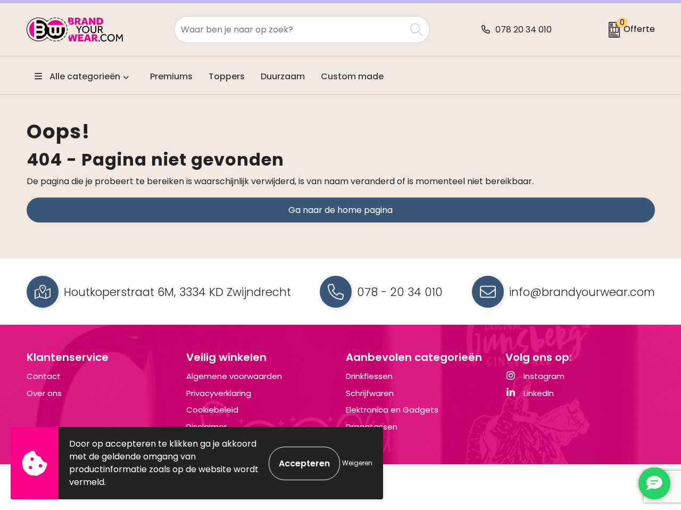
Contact (44, 376)
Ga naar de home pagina (340, 210)
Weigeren (357, 462)
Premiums (171, 76)
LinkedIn (537, 393)
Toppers (227, 76)
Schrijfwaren (370, 393)
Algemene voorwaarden (234, 376)
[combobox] (290, 29)
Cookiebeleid (212, 409)
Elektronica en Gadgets (392, 409)
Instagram (542, 376)
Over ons (44, 393)
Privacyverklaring (218, 393)
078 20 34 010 (523, 29)
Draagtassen (371, 426)
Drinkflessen (369, 376)
